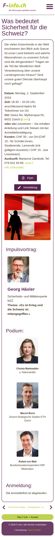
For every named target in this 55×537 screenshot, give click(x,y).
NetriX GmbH (34, 530)
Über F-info (22, 517)
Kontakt (34, 517)
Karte (25, 119)
